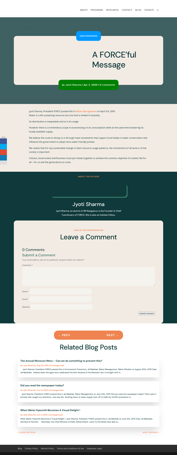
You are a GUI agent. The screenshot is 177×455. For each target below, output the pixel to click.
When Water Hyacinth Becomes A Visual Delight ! (50, 410)
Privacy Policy (31, 448)
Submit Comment (146, 313)
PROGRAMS (97, 10)
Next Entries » (151, 432)
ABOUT (84, 10)
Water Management (86, 111)
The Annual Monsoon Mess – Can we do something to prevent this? (61, 361)
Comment (27, 265)
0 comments (107, 84)
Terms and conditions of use (70, 448)
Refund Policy (47, 448)
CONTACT (127, 10)
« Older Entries (27, 432)
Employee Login (94, 448)
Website (26, 307)
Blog (20, 448)
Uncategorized (88, 36)
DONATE (149, 10)
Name (25, 291)
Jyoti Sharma (73, 84)
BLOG (138, 10)
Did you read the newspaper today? (42, 385)
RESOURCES (112, 10)
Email (25, 299)
